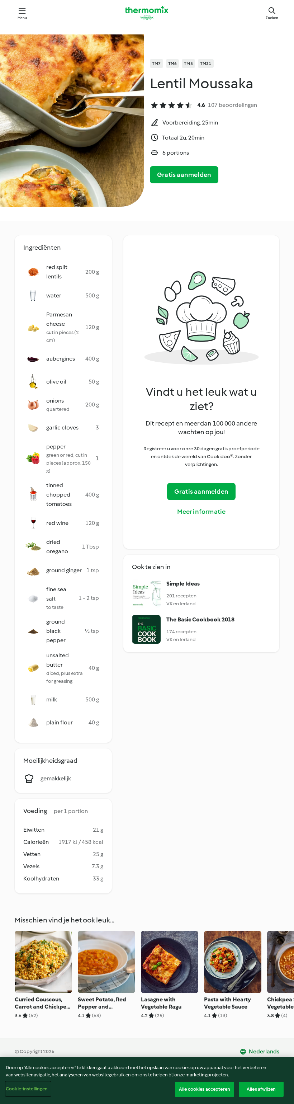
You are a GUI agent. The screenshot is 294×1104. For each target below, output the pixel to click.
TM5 (188, 63)
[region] (147, 1080)
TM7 (156, 63)
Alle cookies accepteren (204, 1089)
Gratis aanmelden (184, 175)
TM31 (206, 63)
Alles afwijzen (261, 1089)
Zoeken (272, 17)
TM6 (172, 63)
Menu (22, 17)
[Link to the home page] (147, 13)
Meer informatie (201, 512)
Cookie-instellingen (27, 1088)
